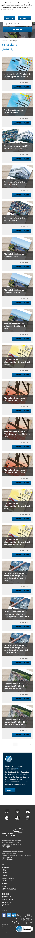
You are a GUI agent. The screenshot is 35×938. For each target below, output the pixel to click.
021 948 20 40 (7, 857)
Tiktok (7, 905)
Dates (4, 875)
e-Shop (4, 884)
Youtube (6, 902)
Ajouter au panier (21, 87)
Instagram (7, 900)
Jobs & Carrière (8, 878)
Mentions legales (9, 889)
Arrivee (5, 886)
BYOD (4, 865)
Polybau (4, 41)
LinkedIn (6, 894)
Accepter (9, 18)
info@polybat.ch (7, 859)
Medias (5, 873)
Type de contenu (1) (12, 24)
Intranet (5, 867)
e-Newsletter (7, 881)
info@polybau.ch (7, 848)
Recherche (17, 30)
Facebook (7, 897)
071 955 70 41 (7, 846)
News (4, 870)
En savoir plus (6, 12)
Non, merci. (24, 18)
